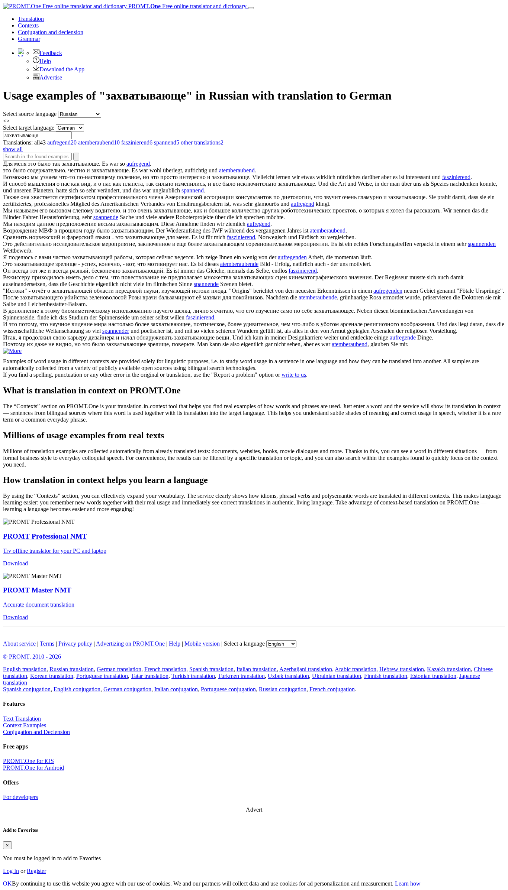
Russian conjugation (282, 689)
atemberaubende (239, 264)
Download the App (61, 69)
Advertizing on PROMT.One (130, 643)
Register (36, 871)
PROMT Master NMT (37, 590)
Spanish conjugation (27, 689)
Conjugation (50, 32)
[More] (12, 351)
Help (45, 61)
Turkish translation (193, 676)
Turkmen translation (241, 676)
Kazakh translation (449, 669)
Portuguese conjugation (228, 689)
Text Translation (22, 718)
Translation (31, 19)
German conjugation (127, 689)
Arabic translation (355, 669)
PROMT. (187, 6)
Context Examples (24, 725)
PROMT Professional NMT (45, 536)
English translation (24, 669)
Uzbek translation (288, 676)
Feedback (50, 53)
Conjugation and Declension (36, 732)
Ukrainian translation (336, 676)
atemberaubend (237, 170)
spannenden (482, 244)
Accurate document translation (38, 604)
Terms (47, 643)
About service (19, 643)
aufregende (403, 337)
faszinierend (456, 177)
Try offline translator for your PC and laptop (54, 551)
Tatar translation (149, 676)
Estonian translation (433, 676)
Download (15, 563)
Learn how (408, 883)
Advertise (50, 77)
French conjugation (332, 689)
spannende (105, 217)
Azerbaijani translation (305, 669)
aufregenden (292, 257)
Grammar (29, 39)
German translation (119, 669)
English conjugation (77, 689)
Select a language (244, 643)
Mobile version (202, 643)
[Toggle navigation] (251, 8)
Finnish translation (385, 676)
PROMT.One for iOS (28, 761)
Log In (11, 871)
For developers (20, 797)
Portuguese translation (102, 676)
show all (13, 149)
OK (7, 883)
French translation (165, 669)
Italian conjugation (176, 689)
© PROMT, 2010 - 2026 (32, 656)
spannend (192, 190)
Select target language (28, 127)
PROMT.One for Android (33, 767)
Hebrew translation (401, 669)
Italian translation (257, 669)
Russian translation (71, 669)
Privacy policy (75, 643)
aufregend (138, 163)
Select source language (30, 114)
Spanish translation (211, 669)
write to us (294, 374)
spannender (115, 331)
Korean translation (51, 676)
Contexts (28, 25)
